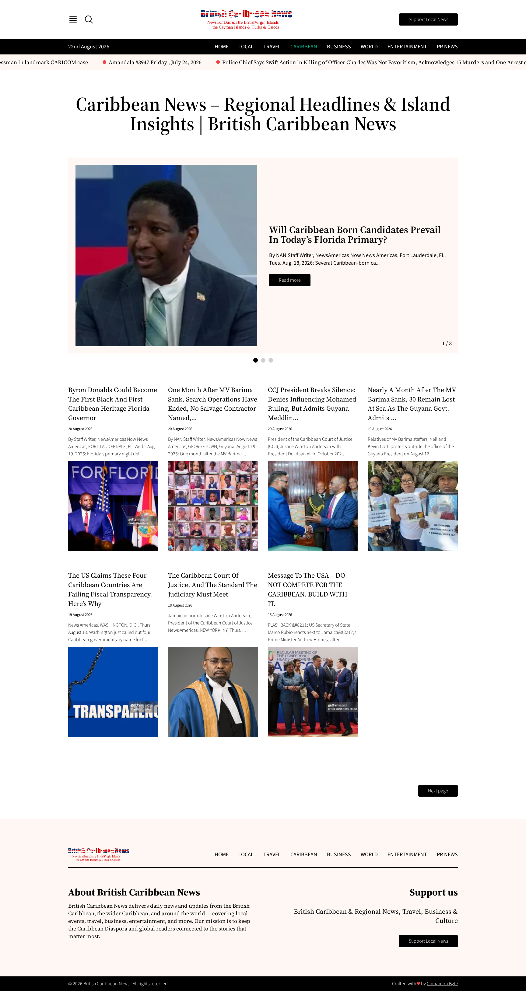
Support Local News (428, 19)
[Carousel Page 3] (270, 360)
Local (246, 46)
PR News (447, 46)
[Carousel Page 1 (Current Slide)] (255, 360)
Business (339, 46)
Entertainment (407, 46)
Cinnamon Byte (442, 983)
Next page (438, 791)
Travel (272, 46)
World (369, 46)
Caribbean (303, 46)
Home (222, 46)
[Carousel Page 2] (263, 360)
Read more (290, 280)
